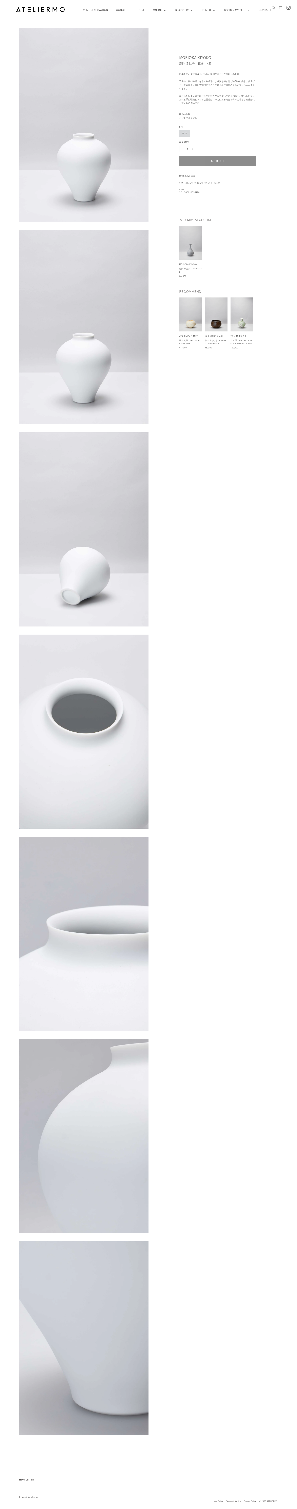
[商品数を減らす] (193, 149)
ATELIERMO (272, 1501)
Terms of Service (233, 1501)
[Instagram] (288, 7)
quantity (184, 142)
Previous (176, 327)
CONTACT (265, 10)
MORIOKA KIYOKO (195, 57)
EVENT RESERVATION (94, 10)
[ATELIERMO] (40, 10)
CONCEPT (122, 10)
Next (259, 327)
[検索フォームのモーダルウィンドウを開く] (273, 7)
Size (181, 127)
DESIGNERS (182, 10)
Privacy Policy (250, 1501)
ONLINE (157, 10)
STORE (141, 10)
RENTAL (207, 10)
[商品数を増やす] (182, 149)
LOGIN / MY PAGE (235, 10)
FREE (184, 133)
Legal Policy (218, 1501)
